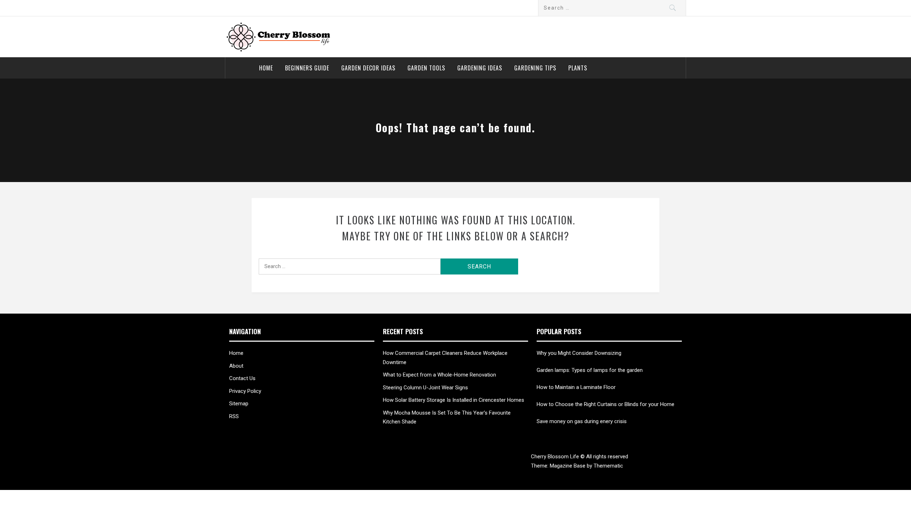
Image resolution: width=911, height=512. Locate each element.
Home (266, 68)
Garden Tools (426, 68)
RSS (234, 416)
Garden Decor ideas (368, 68)
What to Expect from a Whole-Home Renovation (439, 375)
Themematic (608, 466)
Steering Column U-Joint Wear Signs (425, 387)
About (236, 366)
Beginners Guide (307, 68)
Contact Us (242, 378)
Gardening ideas (479, 68)
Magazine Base (568, 466)
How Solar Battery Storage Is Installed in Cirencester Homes (453, 400)
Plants (577, 68)
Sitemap (238, 403)
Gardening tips (535, 68)
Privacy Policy (245, 391)
